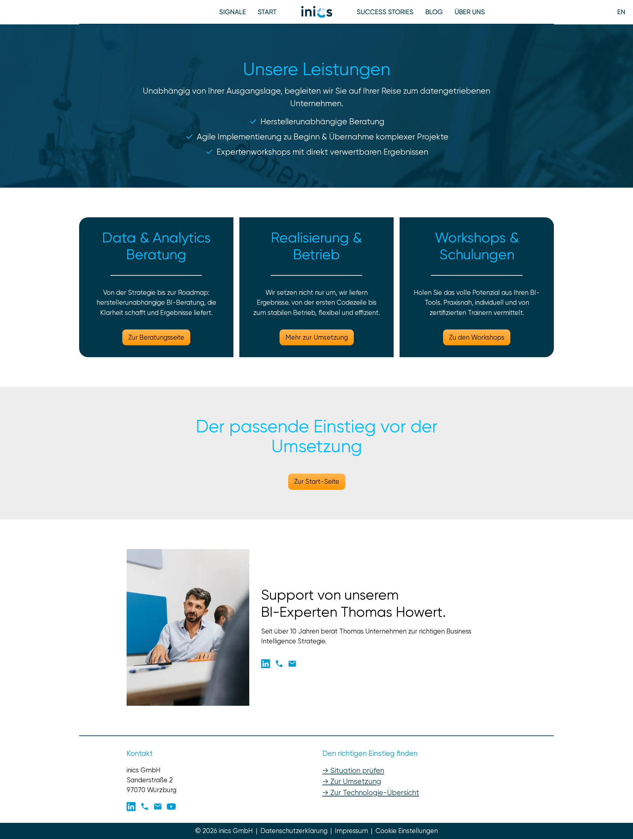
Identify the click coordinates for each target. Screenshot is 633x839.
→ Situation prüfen (353, 770)
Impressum (351, 831)
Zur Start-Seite (316, 481)
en (621, 12)
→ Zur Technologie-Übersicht (370, 792)
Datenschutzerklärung (293, 831)
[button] (267, 12)
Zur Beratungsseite (156, 337)
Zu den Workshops (476, 337)
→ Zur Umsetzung (351, 781)
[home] (316, 11)
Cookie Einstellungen (407, 831)
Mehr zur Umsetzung (317, 337)
